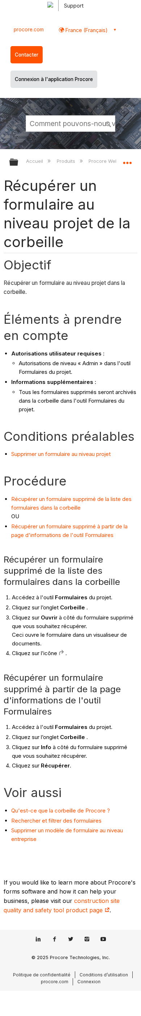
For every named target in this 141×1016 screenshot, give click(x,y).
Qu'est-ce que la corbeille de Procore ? (60, 810)
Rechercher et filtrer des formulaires (56, 820)
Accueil (35, 161)
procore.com (29, 29)
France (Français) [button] (86, 30)
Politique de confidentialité (41, 974)
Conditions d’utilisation (104, 974)
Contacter (26, 55)
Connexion (89, 981)
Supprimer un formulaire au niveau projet (61, 454)
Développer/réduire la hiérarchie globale (18, 162)
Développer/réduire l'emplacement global (127, 160)
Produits (66, 161)
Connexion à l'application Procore (54, 79)
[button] (108, 123)
